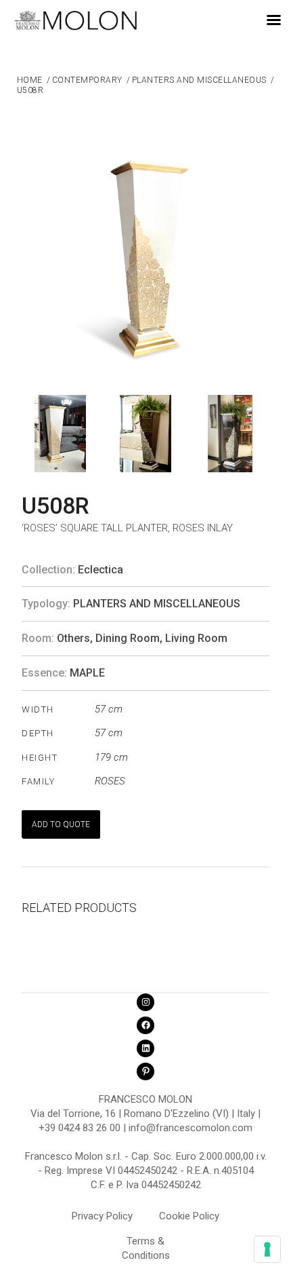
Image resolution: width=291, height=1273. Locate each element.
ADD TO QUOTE (61, 824)
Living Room (196, 638)
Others (73, 638)
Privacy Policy (102, 1216)
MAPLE (87, 672)
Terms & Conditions (146, 1243)
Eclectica (100, 569)
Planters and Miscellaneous (156, 603)
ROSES (110, 781)
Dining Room (127, 638)
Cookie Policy (189, 1216)
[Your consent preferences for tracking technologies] (267, 1249)
